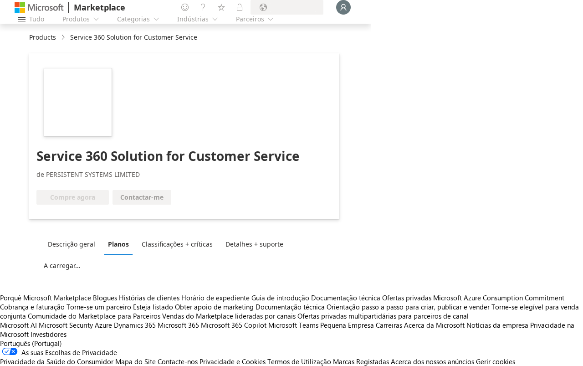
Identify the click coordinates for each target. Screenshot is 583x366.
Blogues (105, 297)
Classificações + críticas (177, 244)
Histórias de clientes (149, 297)
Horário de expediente (215, 297)
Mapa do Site (135, 361)
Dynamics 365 (135, 325)
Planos (118, 244)
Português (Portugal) (31, 343)
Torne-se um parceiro (98, 306)
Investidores (48, 334)
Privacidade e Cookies (232, 361)
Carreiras (389, 325)
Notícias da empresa (497, 325)
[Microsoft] (39, 7)
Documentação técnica (345, 297)
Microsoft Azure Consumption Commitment (498, 297)
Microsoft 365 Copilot (233, 325)
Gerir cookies (495, 361)
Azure (103, 325)
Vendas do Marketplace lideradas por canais (229, 315)
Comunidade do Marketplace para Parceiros (94, 315)
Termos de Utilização (299, 361)
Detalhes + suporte (254, 244)
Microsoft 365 (178, 325)
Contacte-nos (178, 361)
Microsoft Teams (293, 325)
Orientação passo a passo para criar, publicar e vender (408, 306)
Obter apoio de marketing (214, 306)
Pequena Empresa (347, 325)
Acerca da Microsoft (434, 325)
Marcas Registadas (361, 361)
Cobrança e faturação (32, 306)
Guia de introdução (280, 297)
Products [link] (42, 37)
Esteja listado (153, 306)
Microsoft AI (18, 325)
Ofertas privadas (406, 297)
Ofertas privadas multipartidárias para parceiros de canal (383, 315)
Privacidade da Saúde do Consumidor (56, 361)
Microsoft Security (66, 325)
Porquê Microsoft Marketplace (45, 297)
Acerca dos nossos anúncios (432, 361)
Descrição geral (71, 244)
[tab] (74, 244)
